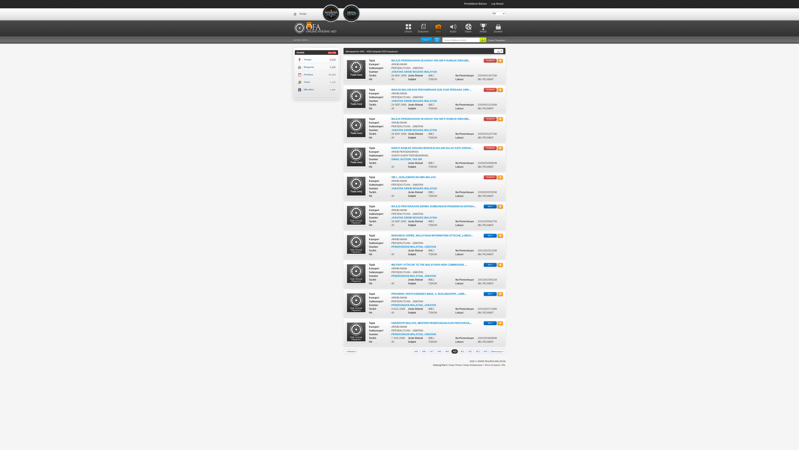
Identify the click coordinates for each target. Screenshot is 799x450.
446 (424, 351)
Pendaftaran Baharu (475, 3)
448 (439, 351)
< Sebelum (350, 351)
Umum (408, 31)
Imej (438, 31)
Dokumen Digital (351, 13)
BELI (490, 206)
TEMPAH (490, 60)
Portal (303, 13)
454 (485, 351)
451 (462, 351)
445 (416, 351)
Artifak (483, 31)
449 (447, 351)
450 (455, 351)
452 (470, 351)
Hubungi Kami (440, 364)
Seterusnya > (497, 351)
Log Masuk (497, 3)
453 (478, 351)
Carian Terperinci (496, 40)
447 (431, 351)
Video (468, 31)
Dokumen (423, 31)
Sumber (498, 31)
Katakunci (331, 13)
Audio (453, 31)
